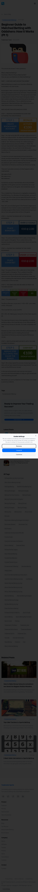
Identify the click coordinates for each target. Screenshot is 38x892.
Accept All (19, 450)
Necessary (19, 446)
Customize (19, 454)
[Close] (35, 435)
